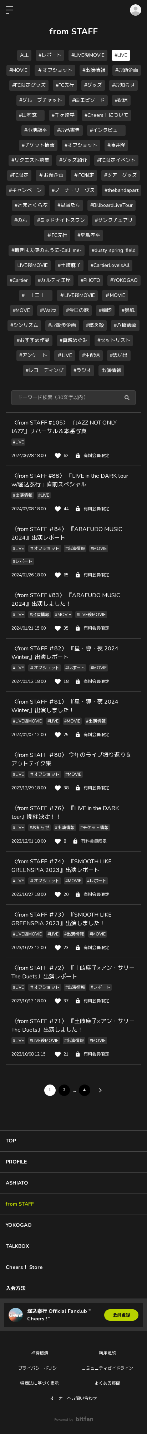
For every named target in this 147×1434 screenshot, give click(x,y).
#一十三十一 (36, 295)
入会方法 (16, 1288)
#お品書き (68, 130)
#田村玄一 (30, 115)
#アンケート (33, 355)
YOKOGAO (19, 1225)
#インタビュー (106, 130)
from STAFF (20, 1204)
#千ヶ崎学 (63, 115)
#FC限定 (19, 175)
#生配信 (91, 355)
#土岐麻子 (69, 265)
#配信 (121, 100)
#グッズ (93, 85)
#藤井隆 (116, 145)
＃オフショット (54, 70)
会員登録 (121, 1315)
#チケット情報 (38, 145)
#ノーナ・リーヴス (73, 190)
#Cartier (19, 280)
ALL (24, 55)
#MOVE (21, 310)
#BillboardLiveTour (111, 205)
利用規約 (107, 1353)
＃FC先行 (57, 235)
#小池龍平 (35, 130)
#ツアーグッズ (120, 175)
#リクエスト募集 (30, 160)
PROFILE (16, 1161)
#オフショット (81, 145)
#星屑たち (68, 205)
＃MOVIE (115, 295)
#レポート (50, 55)
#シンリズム (24, 325)
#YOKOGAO (124, 280)
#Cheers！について (106, 115)
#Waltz (48, 310)
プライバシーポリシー (39, 1368)
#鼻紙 (128, 310)
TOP (11, 1140)
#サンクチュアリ (114, 220)
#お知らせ (123, 85)
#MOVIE (18, 70)
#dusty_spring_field (114, 250)
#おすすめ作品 (33, 340)
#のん (20, 220)
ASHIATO (17, 1183)
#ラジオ (82, 370)
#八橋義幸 (125, 325)
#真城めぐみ (73, 340)
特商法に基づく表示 (39, 1383)
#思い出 (119, 355)
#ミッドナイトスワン (61, 220)
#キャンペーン (25, 190)
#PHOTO (90, 280)
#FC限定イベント (116, 160)
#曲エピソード (88, 100)
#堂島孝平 (88, 235)
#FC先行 (65, 85)
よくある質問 (107, 1383)
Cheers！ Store (24, 1267)
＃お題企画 (51, 175)
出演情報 (111, 370)
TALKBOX (17, 1246)
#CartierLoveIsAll (110, 265)
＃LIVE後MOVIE (77, 295)
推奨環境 (39, 1353)
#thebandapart (121, 190)
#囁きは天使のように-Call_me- (46, 250)
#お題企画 (126, 70)
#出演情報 (93, 70)
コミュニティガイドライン (107, 1368)
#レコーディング (45, 370)
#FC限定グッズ (29, 85)
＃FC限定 (84, 175)
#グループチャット (40, 100)
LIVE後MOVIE (32, 265)
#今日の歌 (77, 310)
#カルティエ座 (54, 280)
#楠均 (105, 310)
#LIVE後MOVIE (88, 55)
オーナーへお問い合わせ (73, 1398)
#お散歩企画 (62, 325)
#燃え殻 (95, 325)
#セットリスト (113, 340)
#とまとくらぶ (31, 205)
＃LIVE (64, 355)
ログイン (135, 10)
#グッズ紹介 (73, 160)
